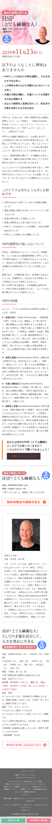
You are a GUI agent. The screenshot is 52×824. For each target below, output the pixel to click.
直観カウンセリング (20, 798)
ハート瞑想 (38, 781)
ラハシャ (26, 794)
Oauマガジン (17, 805)
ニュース (19, 792)
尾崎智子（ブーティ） (11, 789)
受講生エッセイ (26, 789)
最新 (17, 775)
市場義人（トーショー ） (22, 786)
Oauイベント (28, 805)
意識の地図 (7, 798)
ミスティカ (7, 805)
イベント (33, 775)
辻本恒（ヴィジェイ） (40, 786)
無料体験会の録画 (38, 820)
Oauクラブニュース (42, 805)
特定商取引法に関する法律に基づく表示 (25, 814)
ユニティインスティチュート (26, 777)
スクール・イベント (29, 771)
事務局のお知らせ (29, 792)
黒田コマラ (8, 786)
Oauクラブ (31, 801)
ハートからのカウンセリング (38, 798)
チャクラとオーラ (15, 781)
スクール (24, 775)
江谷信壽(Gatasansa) (40, 789)
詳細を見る (12, 820)
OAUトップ (26, 810)
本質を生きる (28, 781)
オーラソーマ (26, 807)
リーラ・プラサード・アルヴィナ (34, 784)
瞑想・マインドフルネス (14, 784)
